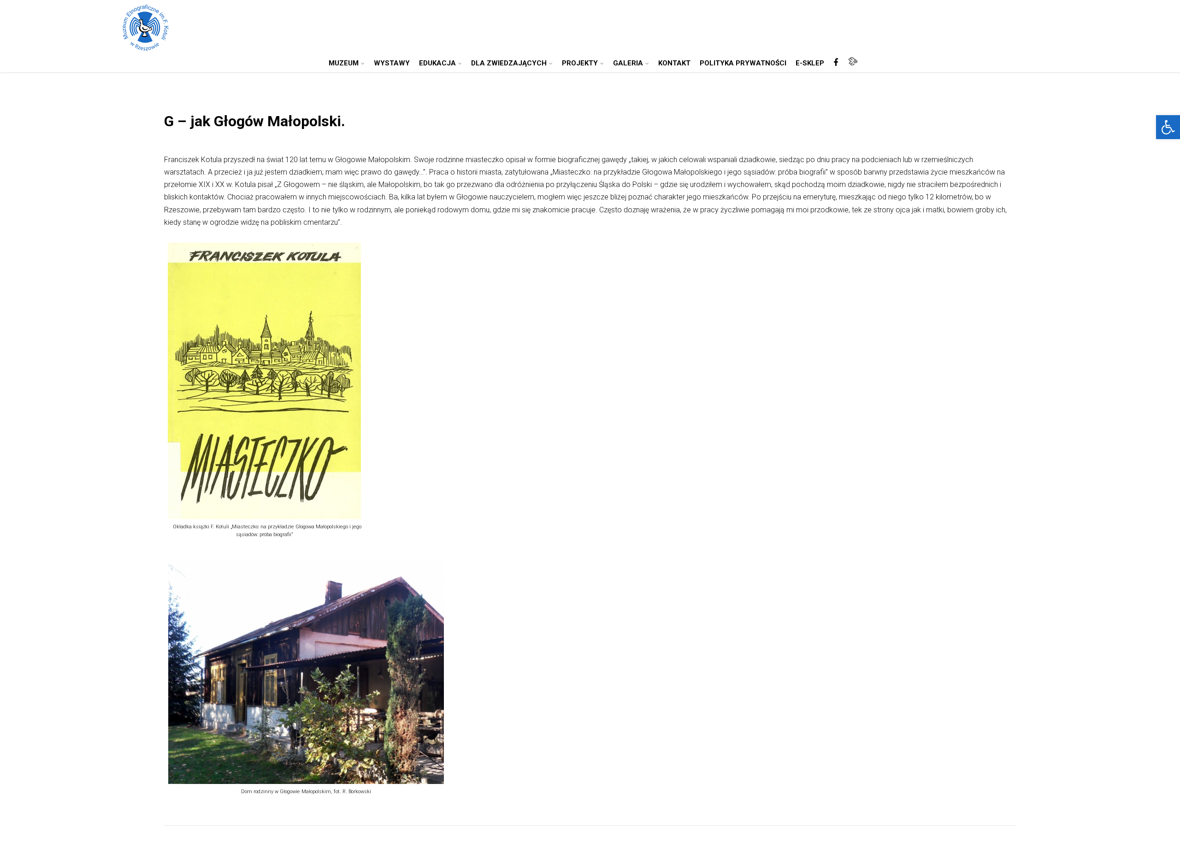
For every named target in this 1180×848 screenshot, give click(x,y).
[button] (1168, 127)
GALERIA (628, 63)
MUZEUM (344, 63)
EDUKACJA (437, 63)
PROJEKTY (580, 63)
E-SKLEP (810, 63)
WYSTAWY (392, 63)
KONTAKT (674, 63)
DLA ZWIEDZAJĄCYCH (509, 63)
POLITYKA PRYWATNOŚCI (743, 63)
